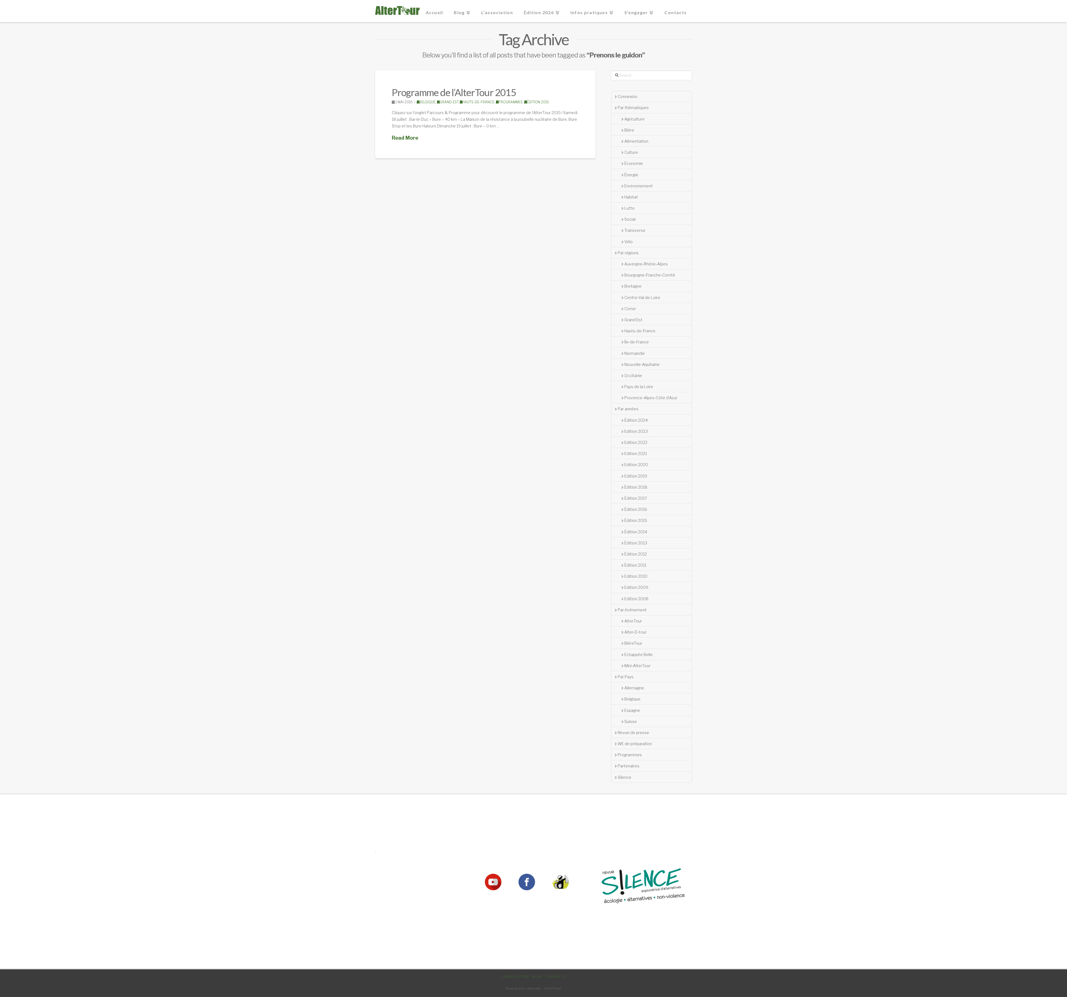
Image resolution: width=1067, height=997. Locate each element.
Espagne (632, 710)
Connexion (627, 96)
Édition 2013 (635, 543)
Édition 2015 (538, 102)
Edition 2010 (635, 576)
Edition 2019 (635, 476)
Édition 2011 (635, 565)
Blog (537, 976)
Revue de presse (633, 732)
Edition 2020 (636, 464)
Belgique (427, 102)
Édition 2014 (635, 531)
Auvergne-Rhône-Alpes (646, 264)
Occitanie (633, 375)
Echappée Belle (638, 654)
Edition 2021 (635, 453)
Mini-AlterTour (637, 665)
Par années (628, 408)
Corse (630, 308)
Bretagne (633, 286)
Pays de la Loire (638, 386)
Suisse (630, 721)
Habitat (631, 197)
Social (629, 219)
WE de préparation (635, 743)
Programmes (510, 102)
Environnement (638, 186)
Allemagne (634, 687)
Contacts (556, 976)
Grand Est (449, 102)
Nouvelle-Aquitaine (642, 364)
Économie (633, 163)
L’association (515, 976)
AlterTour (633, 621)
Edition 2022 (635, 442)
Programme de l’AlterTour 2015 (454, 92)
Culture (631, 152)
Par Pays (626, 676)
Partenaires (628, 766)
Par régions (628, 252)
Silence (624, 777)
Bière (629, 130)
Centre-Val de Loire (642, 297)
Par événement (632, 609)
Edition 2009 (636, 587)
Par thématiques (633, 107)
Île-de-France (636, 342)
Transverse (634, 230)
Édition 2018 (635, 487)
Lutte (629, 208)
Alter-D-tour (635, 632)
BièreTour (633, 643)
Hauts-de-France (478, 102)
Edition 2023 (636, 431)
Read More (405, 138)
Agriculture (634, 119)
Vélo (628, 241)
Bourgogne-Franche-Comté (649, 275)
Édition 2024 (636, 420)
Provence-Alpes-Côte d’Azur (650, 397)
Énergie (631, 174)
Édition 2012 (635, 554)
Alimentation (636, 141)
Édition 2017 (635, 498)
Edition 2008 (636, 598)
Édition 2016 (635, 509)
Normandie (634, 353)
